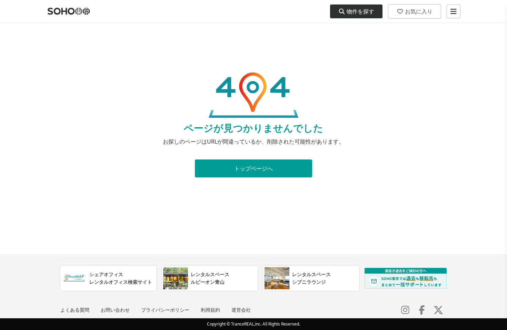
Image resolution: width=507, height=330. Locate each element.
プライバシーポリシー (165, 310)
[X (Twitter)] (438, 310)
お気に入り (419, 11)
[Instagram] (405, 310)
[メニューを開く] (453, 11)
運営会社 (241, 310)
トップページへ (253, 168)
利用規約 (210, 310)
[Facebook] (422, 310)
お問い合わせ (115, 310)
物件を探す (360, 11)
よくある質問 (74, 310)
